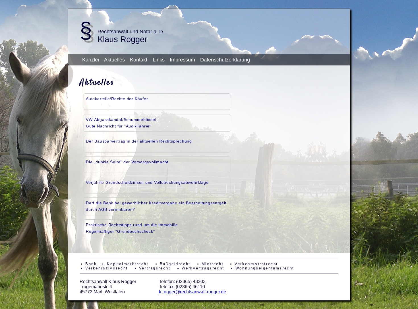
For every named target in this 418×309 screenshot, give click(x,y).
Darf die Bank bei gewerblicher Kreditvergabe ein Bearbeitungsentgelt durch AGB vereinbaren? (156, 206)
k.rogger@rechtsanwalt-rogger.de (192, 291)
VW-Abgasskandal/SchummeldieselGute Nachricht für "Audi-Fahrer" (121, 122)
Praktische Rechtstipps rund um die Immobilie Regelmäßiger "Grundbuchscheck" (132, 228)
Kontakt (138, 60)
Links (159, 60)
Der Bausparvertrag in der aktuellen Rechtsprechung (139, 141)
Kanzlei (90, 60)
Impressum (182, 60)
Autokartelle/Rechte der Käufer (117, 98)
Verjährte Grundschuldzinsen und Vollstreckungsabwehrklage (147, 182)
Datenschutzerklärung (225, 60)
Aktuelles (114, 60)
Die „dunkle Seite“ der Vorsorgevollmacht (127, 162)
